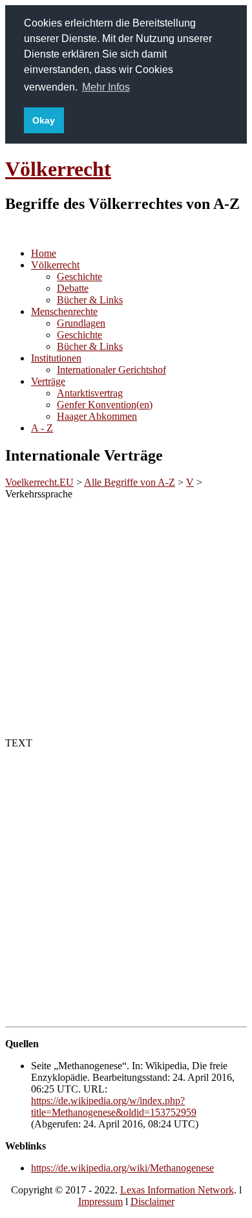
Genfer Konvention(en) (104, 404)
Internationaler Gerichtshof (111, 369)
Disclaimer (152, 1201)
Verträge (48, 381)
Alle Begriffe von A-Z (129, 482)
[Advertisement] (126, 616)
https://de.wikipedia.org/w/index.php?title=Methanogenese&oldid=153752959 (113, 1106)
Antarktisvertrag (90, 392)
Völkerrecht (58, 168)
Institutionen (56, 358)
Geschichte (79, 276)
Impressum (100, 1201)
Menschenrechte (64, 311)
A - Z (42, 427)
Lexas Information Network (177, 1189)
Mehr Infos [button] (106, 87)
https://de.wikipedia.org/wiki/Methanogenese (122, 1167)
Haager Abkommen (97, 416)
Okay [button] (43, 120)
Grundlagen (81, 323)
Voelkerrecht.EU (39, 482)
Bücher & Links (90, 299)
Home (43, 253)
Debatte (73, 288)
